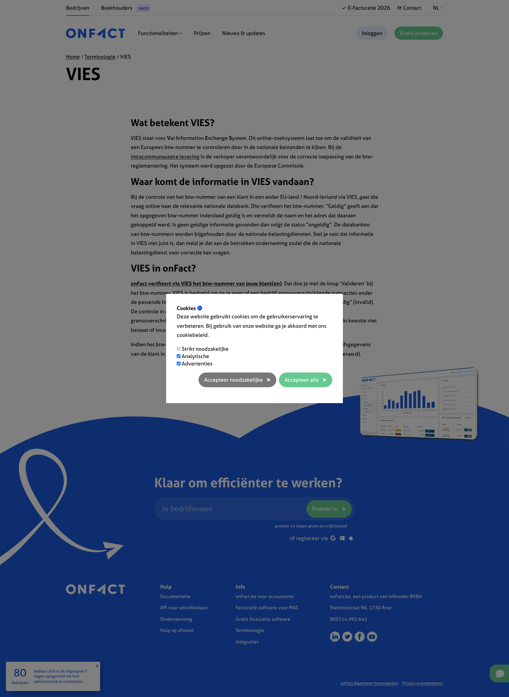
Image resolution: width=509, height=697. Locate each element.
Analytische (195, 356)
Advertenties (197, 363)
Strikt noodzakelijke (205, 348)
